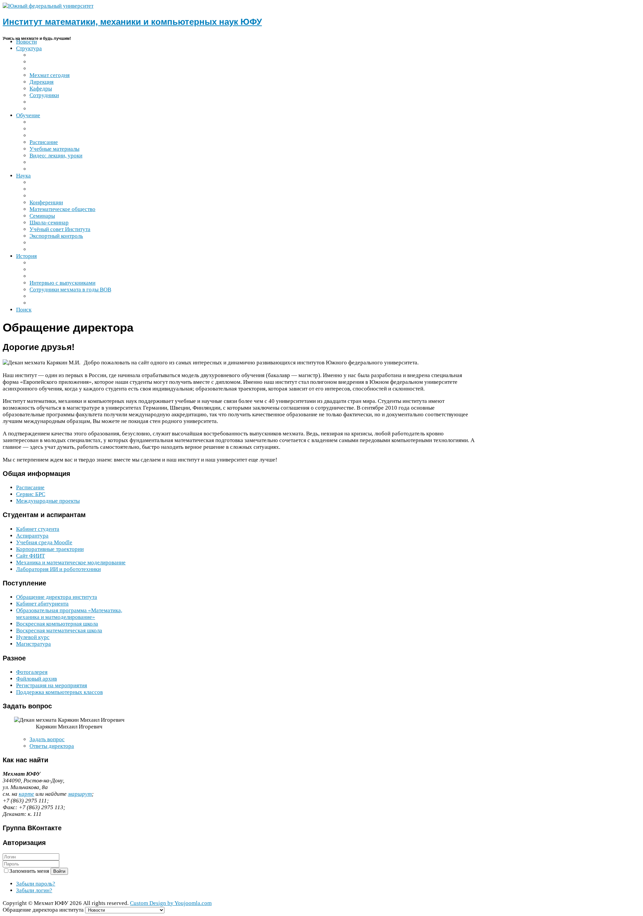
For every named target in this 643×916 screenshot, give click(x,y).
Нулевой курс (33, 637)
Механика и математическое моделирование (71, 562)
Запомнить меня (30, 871)
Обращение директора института (56, 597)
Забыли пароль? (35, 883)
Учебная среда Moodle (44, 542)
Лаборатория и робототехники (58, 569)
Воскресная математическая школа (59, 630)
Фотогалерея (32, 672)
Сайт (30, 556)
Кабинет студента (37, 529)
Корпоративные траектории (50, 549)
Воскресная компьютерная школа (57, 624)
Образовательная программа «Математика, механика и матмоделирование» (69, 613)
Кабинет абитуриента (42, 604)
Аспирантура (32, 536)
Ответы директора (51, 746)
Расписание (30, 487)
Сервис (30, 494)
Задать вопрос (47, 739)
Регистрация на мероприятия (51, 685)
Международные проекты (48, 501)
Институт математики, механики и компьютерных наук (132, 22)
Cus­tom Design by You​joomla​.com (171, 903)
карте (26, 794)
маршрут (80, 794)
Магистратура (33, 644)
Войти (59, 871)
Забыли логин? (34, 890)
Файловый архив (36, 679)
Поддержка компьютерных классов (59, 692)
